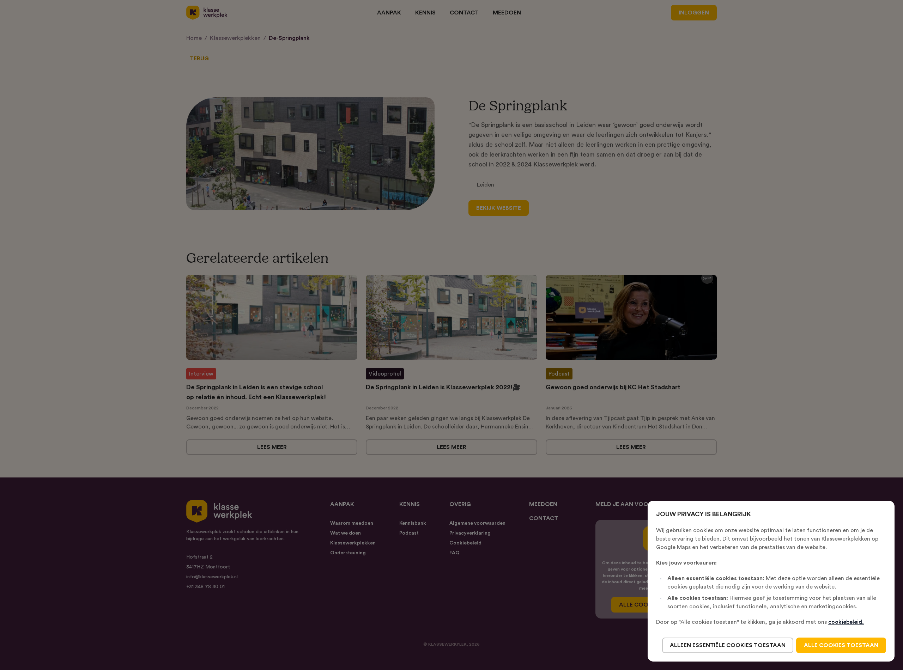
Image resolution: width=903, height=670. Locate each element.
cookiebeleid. (846, 622)
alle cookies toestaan (841, 645)
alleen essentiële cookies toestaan (728, 645)
